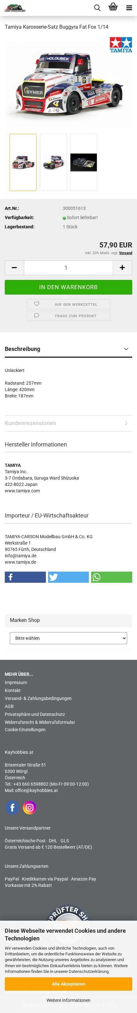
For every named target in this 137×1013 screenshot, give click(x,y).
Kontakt (13, 690)
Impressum (16, 682)
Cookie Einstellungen (25, 729)
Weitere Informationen (68, 1000)
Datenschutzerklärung (89, 971)
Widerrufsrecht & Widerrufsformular (40, 722)
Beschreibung (22, 349)
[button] (14, 267)
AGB (9, 706)
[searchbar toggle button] (97, 8)
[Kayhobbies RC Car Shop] (12, 8)
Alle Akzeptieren (68, 984)
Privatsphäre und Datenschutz (35, 714)
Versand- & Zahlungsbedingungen (38, 698)
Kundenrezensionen (30, 423)
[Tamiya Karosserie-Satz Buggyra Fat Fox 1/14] (68, 84)
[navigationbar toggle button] (129, 8)
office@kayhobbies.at (36, 790)
